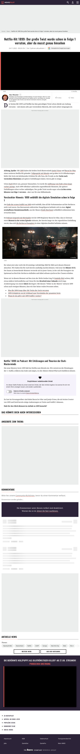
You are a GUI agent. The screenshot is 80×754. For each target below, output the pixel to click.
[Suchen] (67, 2)
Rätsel (72, 646)
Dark (10, 184)
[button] (58, 98)
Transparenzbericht (64, 739)
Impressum (7, 739)
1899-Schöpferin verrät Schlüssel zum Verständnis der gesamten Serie (34, 293)
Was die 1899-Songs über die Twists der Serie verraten (28, 290)
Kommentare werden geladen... (13, 499)
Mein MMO (61, 743)
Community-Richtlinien (25, 495)
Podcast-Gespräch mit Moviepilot (18, 218)
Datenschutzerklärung (32, 393)
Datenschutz (44, 739)
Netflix (29, 646)
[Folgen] (20, 95)
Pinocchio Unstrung (40, 663)
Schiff (37, 646)
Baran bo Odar (70, 171)
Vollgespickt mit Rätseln (40, 173)
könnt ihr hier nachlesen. (47, 511)
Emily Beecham (47, 210)
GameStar (25, 743)
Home (3, 31)
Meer (64, 646)
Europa (45, 646)
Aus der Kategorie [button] (53, 651)
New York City (55, 646)
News (8, 31)
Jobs (5, 743)
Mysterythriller (7, 646)
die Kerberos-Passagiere (25, 223)
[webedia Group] (40, 750)
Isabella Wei (59, 278)
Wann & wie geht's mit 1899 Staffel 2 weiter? (24, 296)
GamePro (43, 743)
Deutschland (19, 646)
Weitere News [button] (27, 651)
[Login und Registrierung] (72, 2)
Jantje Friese (56, 171)
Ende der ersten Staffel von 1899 (19, 204)
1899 (22, 171)
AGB (23, 739)
